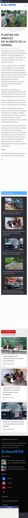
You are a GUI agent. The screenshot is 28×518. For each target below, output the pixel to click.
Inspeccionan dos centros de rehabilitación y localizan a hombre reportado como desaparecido (14, 213)
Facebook (9, 480)
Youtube (9, 489)
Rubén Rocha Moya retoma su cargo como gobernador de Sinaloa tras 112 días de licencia (13, 292)
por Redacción (5, 48)
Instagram (9, 484)
